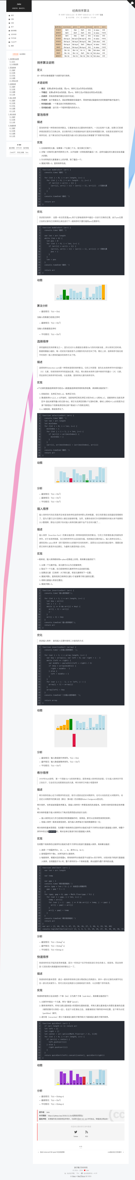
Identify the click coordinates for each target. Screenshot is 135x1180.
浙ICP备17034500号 (81, 1167)
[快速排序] (123, 957)
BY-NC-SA (83, 1119)
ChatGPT (14, 42)
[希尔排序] (123, 773)
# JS (81, 1146)
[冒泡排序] (123, 115)
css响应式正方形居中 (115, 1152)
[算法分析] (123, 306)
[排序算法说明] (123, 63)
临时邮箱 (13, 30)
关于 (12, 27)
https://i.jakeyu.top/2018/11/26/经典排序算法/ (65, 1116)
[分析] (123, 488)
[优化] (123, 212)
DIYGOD (19, 148)
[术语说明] (123, 83)
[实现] (123, 142)
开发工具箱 (20, 152)
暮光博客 (12, 148)
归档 (12, 19)
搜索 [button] (12, 46)
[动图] (123, 280)
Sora (27, 152)
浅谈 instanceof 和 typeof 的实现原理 (52, 1152)
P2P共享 (13, 38)
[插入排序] (123, 509)
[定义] (123, 70)
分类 (12, 23)
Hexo (74, 1176)
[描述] (123, 122)
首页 (12, 15)
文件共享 (13, 34)
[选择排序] (123, 341)
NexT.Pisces (81, 1176)
